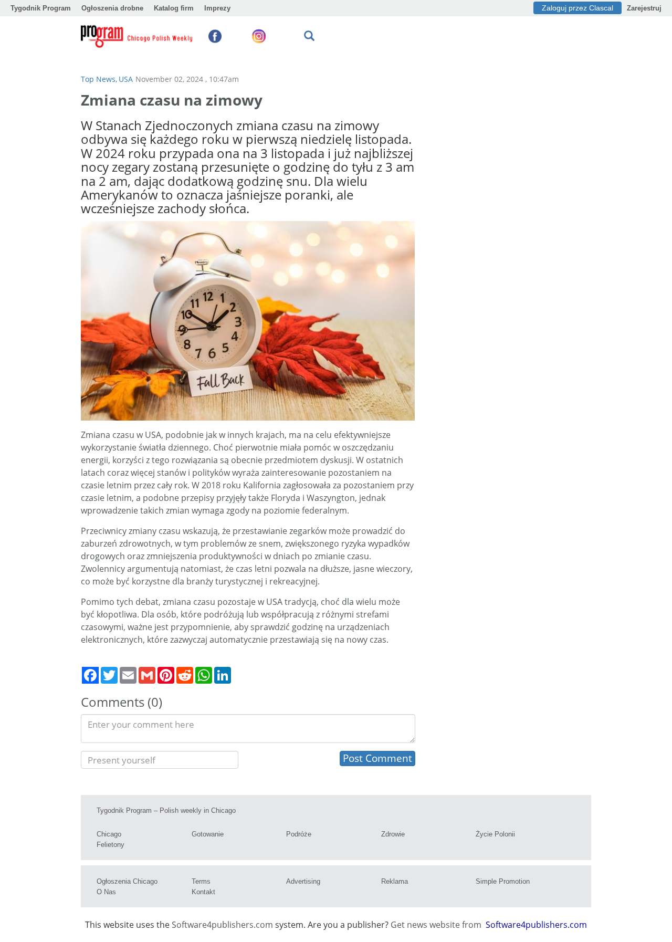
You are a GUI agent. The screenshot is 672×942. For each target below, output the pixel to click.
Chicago (109, 834)
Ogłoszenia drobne (112, 8)
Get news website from (437, 924)
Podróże (298, 834)
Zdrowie (393, 834)
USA (126, 79)
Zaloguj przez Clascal (577, 8)
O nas (106, 892)
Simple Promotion (503, 881)
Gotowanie (208, 834)
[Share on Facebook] (90, 675)
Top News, (99, 79)
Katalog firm (174, 8)
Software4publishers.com (222, 924)
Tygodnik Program (40, 8)
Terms (201, 881)
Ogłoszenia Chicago (127, 881)
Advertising (303, 881)
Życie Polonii (495, 834)
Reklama (394, 881)
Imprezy (217, 8)
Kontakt (203, 892)
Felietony (110, 845)
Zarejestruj (644, 8)
